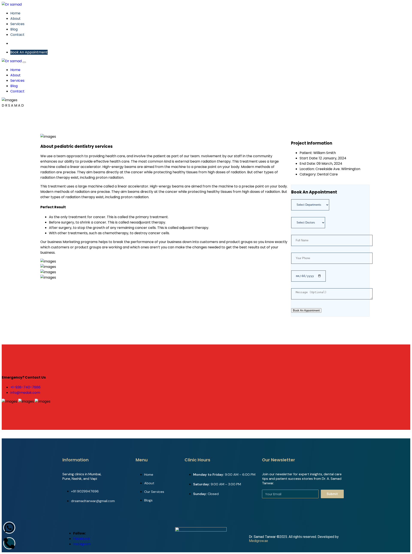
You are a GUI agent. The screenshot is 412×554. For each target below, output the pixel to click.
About (15, 18)
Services (17, 23)
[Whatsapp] (9, 528)
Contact (17, 34)
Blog (14, 29)
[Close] (24, 62)
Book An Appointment (29, 52)
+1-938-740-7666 (25, 387)
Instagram (82, 544)
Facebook (81, 538)
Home (15, 13)
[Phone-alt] (9, 543)
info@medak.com (25, 392)
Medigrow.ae (258, 541)
